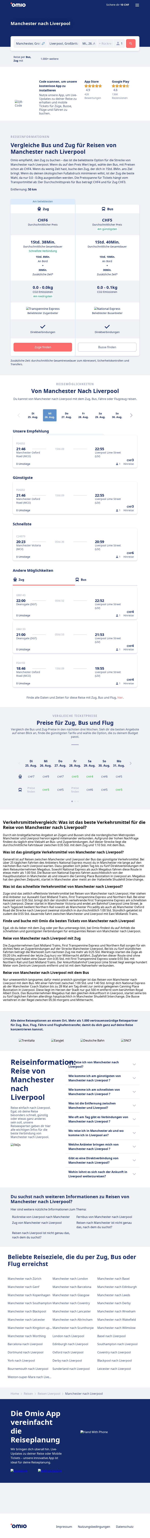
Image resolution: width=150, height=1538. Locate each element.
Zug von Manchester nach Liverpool (37, 1223)
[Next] (131, 415)
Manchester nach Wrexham (116, 1311)
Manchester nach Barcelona (71, 1287)
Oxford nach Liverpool (67, 1352)
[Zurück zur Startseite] (18, 5)
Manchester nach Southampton (30, 1303)
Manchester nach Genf (23, 1287)
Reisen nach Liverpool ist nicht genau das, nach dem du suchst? (41, 1235)
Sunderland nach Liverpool (71, 1369)
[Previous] (19, 763)
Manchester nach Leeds (113, 1295)
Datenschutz (125, 1527)
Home (15, 1394)
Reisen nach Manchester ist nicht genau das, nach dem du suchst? (104, 1225)
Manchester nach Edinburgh (117, 1287)
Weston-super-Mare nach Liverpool (32, 1377)
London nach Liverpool (68, 1336)
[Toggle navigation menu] (137, 5)
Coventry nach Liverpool (114, 1352)
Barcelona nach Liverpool (25, 1344)
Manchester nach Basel (113, 1279)
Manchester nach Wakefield (116, 1320)
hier (120, 698)
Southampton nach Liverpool (117, 1344)
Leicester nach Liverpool (114, 1369)
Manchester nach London (70, 1279)
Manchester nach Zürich (24, 1279)
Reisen (28, 1394)
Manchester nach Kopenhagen (29, 1295)
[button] (89, 43)
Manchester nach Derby (114, 1303)
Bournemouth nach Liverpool (28, 1369)
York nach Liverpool (21, 1360)
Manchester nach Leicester (26, 1320)
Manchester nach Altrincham (72, 1320)
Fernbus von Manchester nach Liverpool (104, 1217)
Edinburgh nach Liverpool (70, 1344)
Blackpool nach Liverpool (114, 1360)
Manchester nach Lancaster (71, 1311)
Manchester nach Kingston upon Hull (33, 1328)
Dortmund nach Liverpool (25, 1352)
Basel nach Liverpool (111, 1336)
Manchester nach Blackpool (27, 1311)
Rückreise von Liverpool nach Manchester (41, 1217)
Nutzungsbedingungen (94, 1527)
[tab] (44, 579)
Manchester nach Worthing (27, 1336)
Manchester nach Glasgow (70, 1295)
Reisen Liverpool (49, 1394)
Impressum (64, 1527)
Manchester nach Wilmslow (116, 1328)
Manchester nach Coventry (71, 1303)
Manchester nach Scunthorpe (73, 1328)
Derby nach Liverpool (67, 1360)
